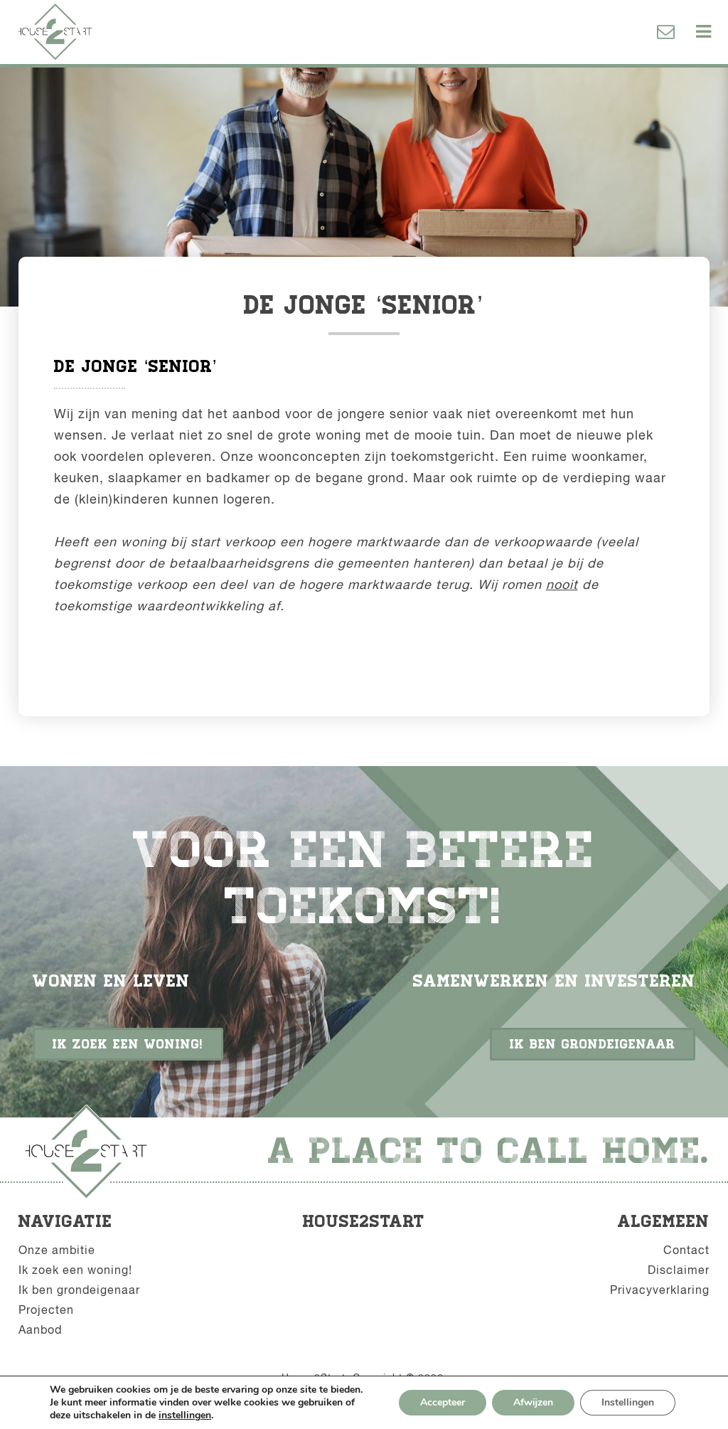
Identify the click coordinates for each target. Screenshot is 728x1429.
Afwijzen (533, 1402)
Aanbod (40, 1329)
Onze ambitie (56, 1249)
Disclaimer (679, 1269)
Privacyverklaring (660, 1289)
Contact (686, 1249)
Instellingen (627, 1402)
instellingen (185, 1415)
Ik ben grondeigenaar (592, 1044)
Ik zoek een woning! (128, 1044)
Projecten (46, 1309)
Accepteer (442, 1402)
